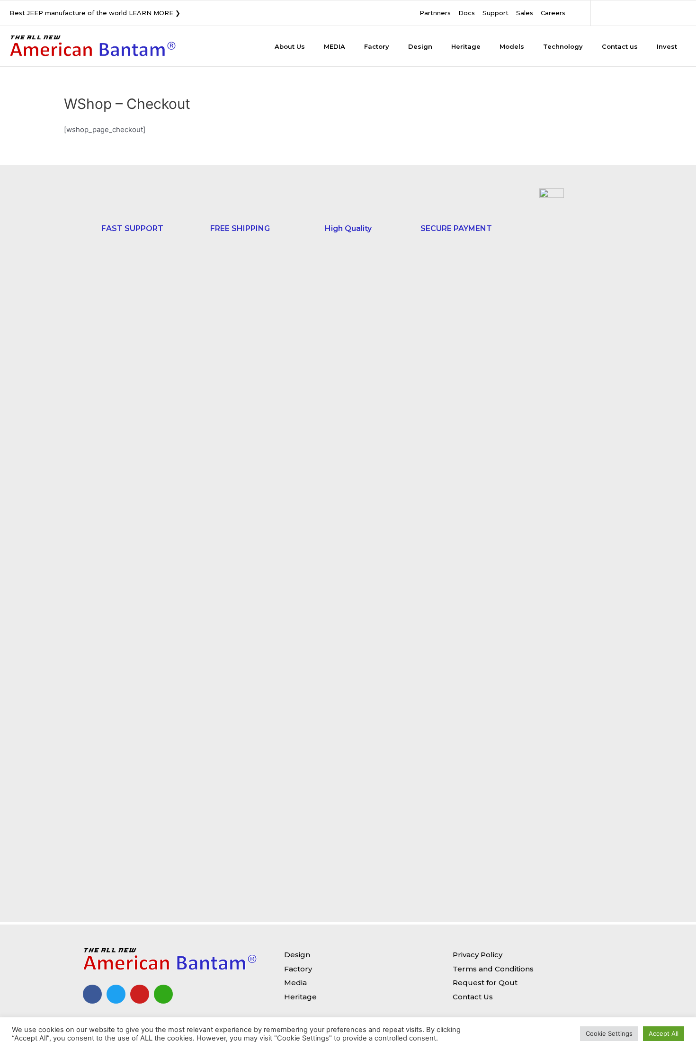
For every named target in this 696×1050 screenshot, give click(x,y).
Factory (376, 46)
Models (512, 46)
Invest (667, 46)
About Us (290, 46)
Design (420, 46)
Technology (563, 46)
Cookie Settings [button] (609, 1033)
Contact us (620, 46)
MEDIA (334, 46)
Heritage (466, 46)
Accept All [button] (663, 1033)
